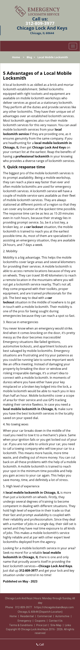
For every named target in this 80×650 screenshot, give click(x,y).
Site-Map (55, 625)
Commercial (44, 616)
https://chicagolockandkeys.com (54, 607)
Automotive (62, 616)
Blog (29, 57)
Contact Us (56, 620)
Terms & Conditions (21, 625)
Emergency (24, 620)
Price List (41, 625)
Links (68, 625)
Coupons (40, 620)
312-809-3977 (40, 23)
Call (41, 644)
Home (16, 57)
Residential (27, 616)
